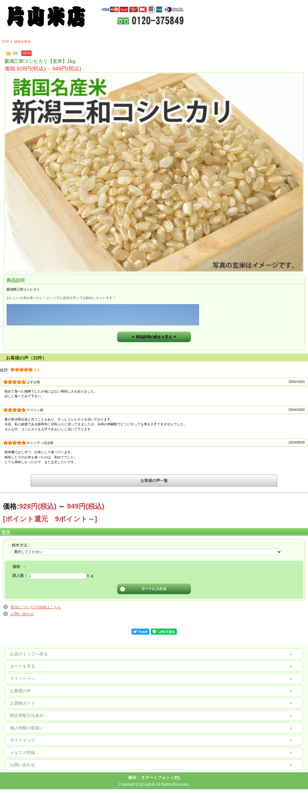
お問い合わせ (22, 614)
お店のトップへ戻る (29, 653)
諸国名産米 (22, 41)
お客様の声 (20, 690)
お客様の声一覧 (154, 480)
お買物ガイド (22, 703)
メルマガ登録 (22, 752)
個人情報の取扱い (27, 727)
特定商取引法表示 (27, 715)
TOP (5, 41)
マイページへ (22, 678)
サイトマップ (22, 740)
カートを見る (22, 666)
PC (177, 777)
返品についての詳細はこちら (36, 607)
